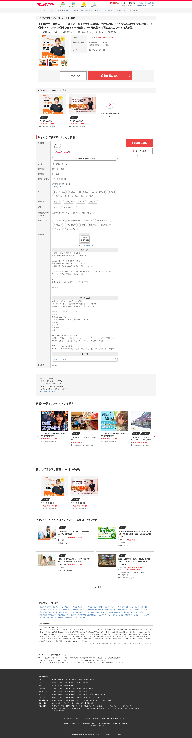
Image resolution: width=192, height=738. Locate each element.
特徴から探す (91, 703)
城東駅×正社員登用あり (96, 612)
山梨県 (54, 691)
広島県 (73, 694)
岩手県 (66, 688)
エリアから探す (57, 703)
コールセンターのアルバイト (107, 708)
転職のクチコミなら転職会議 (81, 723)
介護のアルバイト (91, 708)
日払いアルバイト (115, 706)
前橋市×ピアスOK (141, 609)
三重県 (73, 685)
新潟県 (60, 691)
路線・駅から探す (69, 703)
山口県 (79, 694)
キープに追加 (74, 76)
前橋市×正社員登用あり (125, 609)
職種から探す (80, 703)
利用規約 (95, 718)
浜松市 (79, 700)
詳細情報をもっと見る (86, 158)
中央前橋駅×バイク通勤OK (67, 615)
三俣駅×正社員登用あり (47, 617)
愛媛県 (97, 694)
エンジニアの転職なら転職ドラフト (96, 725)
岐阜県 (60, 685)
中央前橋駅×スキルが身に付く (132, 612)
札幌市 (109, 700)
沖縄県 (98, 697)
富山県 (73, 691)
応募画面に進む (110, 75)
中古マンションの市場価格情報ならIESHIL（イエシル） (108, 723)
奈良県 (79, 682)
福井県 (85, 691)
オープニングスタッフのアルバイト (128, 708)
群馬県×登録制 (110, 607)
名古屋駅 (85, 700)
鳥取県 (54, 694)
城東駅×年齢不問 (45, 612)
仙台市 (103, 700)
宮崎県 (85, 697)
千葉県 (74, 680)
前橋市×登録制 (110, 609)
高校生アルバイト (89, 706)
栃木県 (86, 680)
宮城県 (73, 688)
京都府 (66, 682)
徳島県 (85, 694)
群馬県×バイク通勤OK (95, 607)
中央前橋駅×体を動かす (47, 615)
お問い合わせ (86, 718)
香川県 (91, 694)
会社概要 (115, 718)
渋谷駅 (54, 700)
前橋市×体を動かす (79, 609)
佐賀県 (60, 697)
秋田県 (79, 688)
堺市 (97, 700)
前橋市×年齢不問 (45, 609)
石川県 (79, 691)
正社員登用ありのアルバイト (61, 708)
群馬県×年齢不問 (45, 607)
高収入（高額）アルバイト (74, 706)
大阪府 (54, 682)
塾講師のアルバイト (58, 706)
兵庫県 (60, 682)
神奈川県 (61, 680)
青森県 (60, 688)
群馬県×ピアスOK (141, 607)
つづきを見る (96, 587)
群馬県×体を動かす (79, 607)
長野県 (66, 691)
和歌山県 (85, 682)
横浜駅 (73, 700)
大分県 (79, 697)
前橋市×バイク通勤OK (95, 609)
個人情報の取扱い (105, 718)
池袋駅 (66, 700)
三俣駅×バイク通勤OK (141, 615)
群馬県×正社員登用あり (125, 607)
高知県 (103, 694)
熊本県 (73, 697)
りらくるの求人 (60, 359)
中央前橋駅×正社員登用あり (87, 615)
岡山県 (66, 694)
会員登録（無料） (142, 6)
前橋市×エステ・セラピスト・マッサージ (72, 617)
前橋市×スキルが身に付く (62, 609)
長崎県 (66, 697)
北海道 (54, 688)
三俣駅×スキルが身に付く (108, 615)
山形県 (85, 688)
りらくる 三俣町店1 (86, 245)
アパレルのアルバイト (59, 710)
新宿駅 (60, 700)
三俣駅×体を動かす (125, 615)
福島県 (91, 688)
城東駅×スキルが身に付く (62, 612)
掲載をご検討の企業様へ (147, 3)
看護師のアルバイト (78, 708)
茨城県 (80, 680)
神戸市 (92, 700)
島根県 (60, 694)
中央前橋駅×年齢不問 (113, 612)
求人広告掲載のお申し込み (72, 718)
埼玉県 (68, 680)
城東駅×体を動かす (79, 612)
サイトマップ (124, 718)
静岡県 (66, 685)
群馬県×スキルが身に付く (62, 607)
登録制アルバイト (102, 706)
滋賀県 (73, 682)
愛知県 (54, 685)
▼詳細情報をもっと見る (48, 392)
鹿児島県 (91, 697)
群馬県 (92, 680)
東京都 (54, 680)
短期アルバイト (127, 706)
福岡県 (54, 697)
